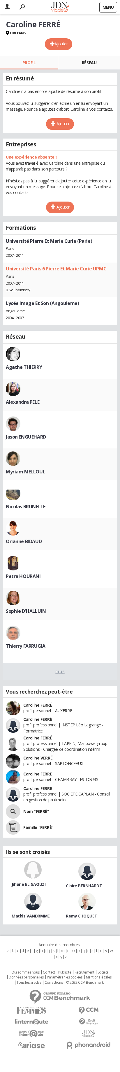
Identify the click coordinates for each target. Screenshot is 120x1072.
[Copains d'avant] (31, 1033)
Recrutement (84, 972)
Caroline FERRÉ (37, 705)
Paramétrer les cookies (64, 977)
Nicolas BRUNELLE (25, 506)
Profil (29, 62)
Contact (49, 972)
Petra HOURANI (23, 576)
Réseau (89, 62)
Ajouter (61, 43)
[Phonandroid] (88, 1045)
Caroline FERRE (37, 774)
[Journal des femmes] (31, 1010)
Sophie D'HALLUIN (26, 611)
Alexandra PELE (22, 402)
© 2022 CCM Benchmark (85, 983)
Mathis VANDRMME (31, 916)
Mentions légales (99, 977)
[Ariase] (31, 1045)
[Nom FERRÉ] (13, 811)
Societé (103, 972)
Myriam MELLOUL (25, 471)
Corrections (54, 983)
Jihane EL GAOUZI (28, 884)
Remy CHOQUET (81, 916)
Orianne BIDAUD (24, 541)
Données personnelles (26, 977)
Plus (59, 671)
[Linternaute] (31, 1022)
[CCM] (88, 1010)
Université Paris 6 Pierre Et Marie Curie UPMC (56, 268)
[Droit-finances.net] (88, 1022)
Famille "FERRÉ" (38, 827)
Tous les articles (29, 983)
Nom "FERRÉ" (36, 811)
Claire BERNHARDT (84, 885)
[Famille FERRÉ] (13, 827)
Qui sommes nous (25, 972)
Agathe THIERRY (24, 367)
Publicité (64, 972)
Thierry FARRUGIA (25, 646)
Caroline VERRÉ (37, 758)
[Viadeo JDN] (88, 1033)
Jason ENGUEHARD (26, 437)
